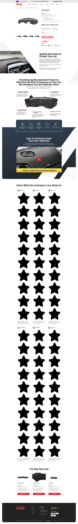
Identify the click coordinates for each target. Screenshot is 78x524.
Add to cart (47, 37)
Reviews (52, 4)
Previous (16, 36)
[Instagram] (47, 520)
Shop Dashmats (35, 4)
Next (39, 36)
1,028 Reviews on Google (57, 1)
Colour (55, 28)
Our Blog (47, 4)
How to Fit (42, 4)
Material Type (45, 28)
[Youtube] (49, 520)
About (29, 4)
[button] (39, 159)
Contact (57, 4)
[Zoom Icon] (28, 21)
